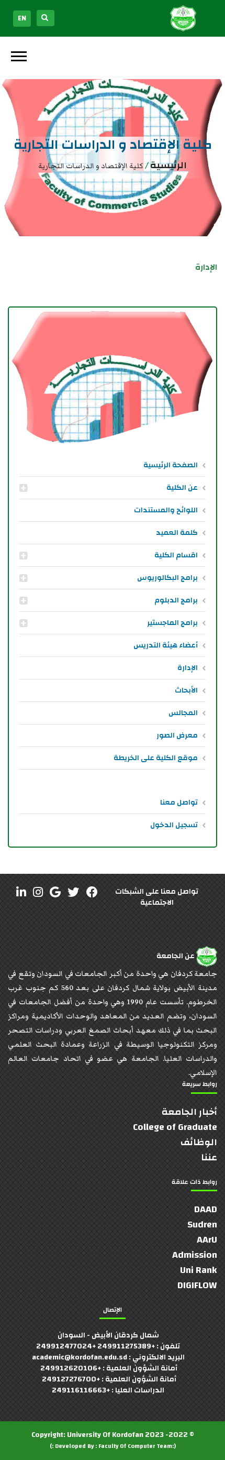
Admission (194, 1255)
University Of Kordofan (105, 1435)
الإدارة (187, 668)
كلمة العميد (177, 533)
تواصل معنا (179, 802)
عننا (209, 1157)
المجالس (183, 713)
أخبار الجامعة (189, 1112)
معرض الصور (177, 735)
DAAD (205, 1209)
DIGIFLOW (197, 1285)
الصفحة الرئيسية (170, 465)
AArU (207, 1239)
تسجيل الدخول (174, 825)
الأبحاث (186, 690)
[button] (18, 54)
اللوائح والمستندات (166, 510)
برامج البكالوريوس (167, 578)
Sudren (202, 1224)
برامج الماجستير (172, 623)
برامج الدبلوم (176, 600)
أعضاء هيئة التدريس (165, 645)
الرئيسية (168, 165)
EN (22, 18)
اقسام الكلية (176, 555)
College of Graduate (175, 1127)
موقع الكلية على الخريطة (156, 758)
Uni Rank (198, 1270)
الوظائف (199, 1142)
